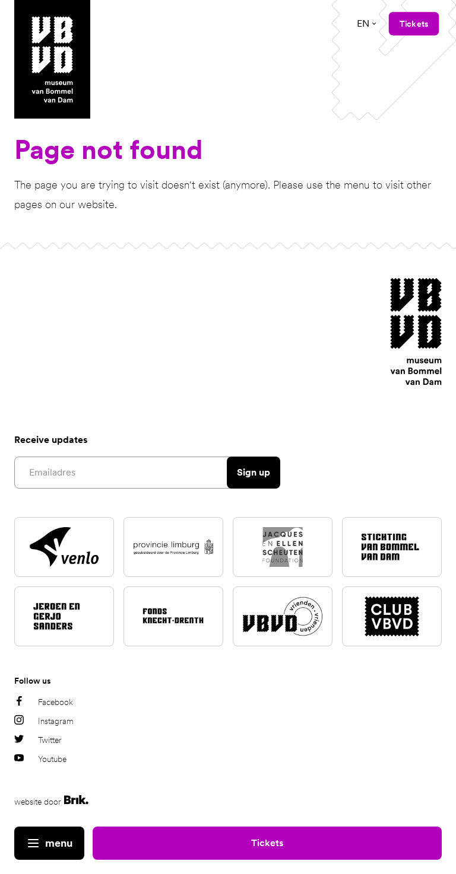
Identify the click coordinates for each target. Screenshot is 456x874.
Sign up (253, 472)
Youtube (52, 759)
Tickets (267, 843)
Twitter (50, 740)
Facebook (55, 702)
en (363, 23)
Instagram (56, 721)
